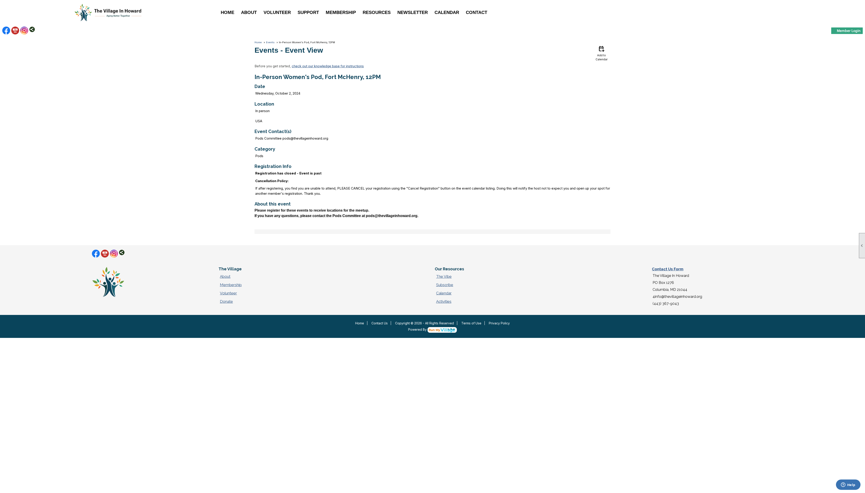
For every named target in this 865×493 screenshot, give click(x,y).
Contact (476, 12)
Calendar (447, 12)
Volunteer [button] (277, 12)
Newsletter (412, 12)
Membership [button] (341, 12)
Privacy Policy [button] (499, 323)
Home (227, 12)
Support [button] (308, 12)
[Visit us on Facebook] (6, 30)
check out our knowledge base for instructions (328, 66)
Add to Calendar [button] (602, 53)
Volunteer (228, 293)
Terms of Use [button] (471, 323)
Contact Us (379, 323)
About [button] (249, 12)
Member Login (848, 30)
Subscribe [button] (444, 285)
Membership (231, 285)
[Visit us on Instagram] (24, 30)
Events (270, 42)
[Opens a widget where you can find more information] (848, 485)
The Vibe (444, 276)
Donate (226, 301)
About (225, 276)
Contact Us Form (667, 269)
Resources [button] (377, 12)
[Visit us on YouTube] (15, 30)
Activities (443, 301)
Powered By (418, 329)
